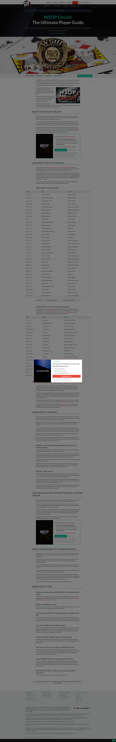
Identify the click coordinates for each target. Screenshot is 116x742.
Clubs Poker (61, 378)
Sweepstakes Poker (68, 378)
